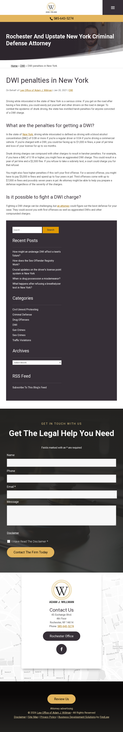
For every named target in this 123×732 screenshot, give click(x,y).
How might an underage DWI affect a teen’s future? (36, 253)
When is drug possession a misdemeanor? (36, 278)
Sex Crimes (18, 335)
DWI (71, 90)
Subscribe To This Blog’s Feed (29, 387)
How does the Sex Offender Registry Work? (33, 262)
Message (13, 501)
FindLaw (104, 717)
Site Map (33, 717)
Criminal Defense (22, 314)
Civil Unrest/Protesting (25, 309)
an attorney (63, 205)
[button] (113, 7)
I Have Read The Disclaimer (30, 541)
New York (27, 134)
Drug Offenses (20, 319)
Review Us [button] (61, 699)
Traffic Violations (21, 340)
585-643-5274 (64, 18)
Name (11, 455)
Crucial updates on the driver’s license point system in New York (36, 271)
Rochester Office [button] (62, 636)
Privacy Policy (48, 717)
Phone (11, 471)
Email (11, 486)
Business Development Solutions (77, 717)
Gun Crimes (18, 330)
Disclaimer (13, 532)
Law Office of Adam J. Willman (36, 90)
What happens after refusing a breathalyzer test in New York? (36, 285)
